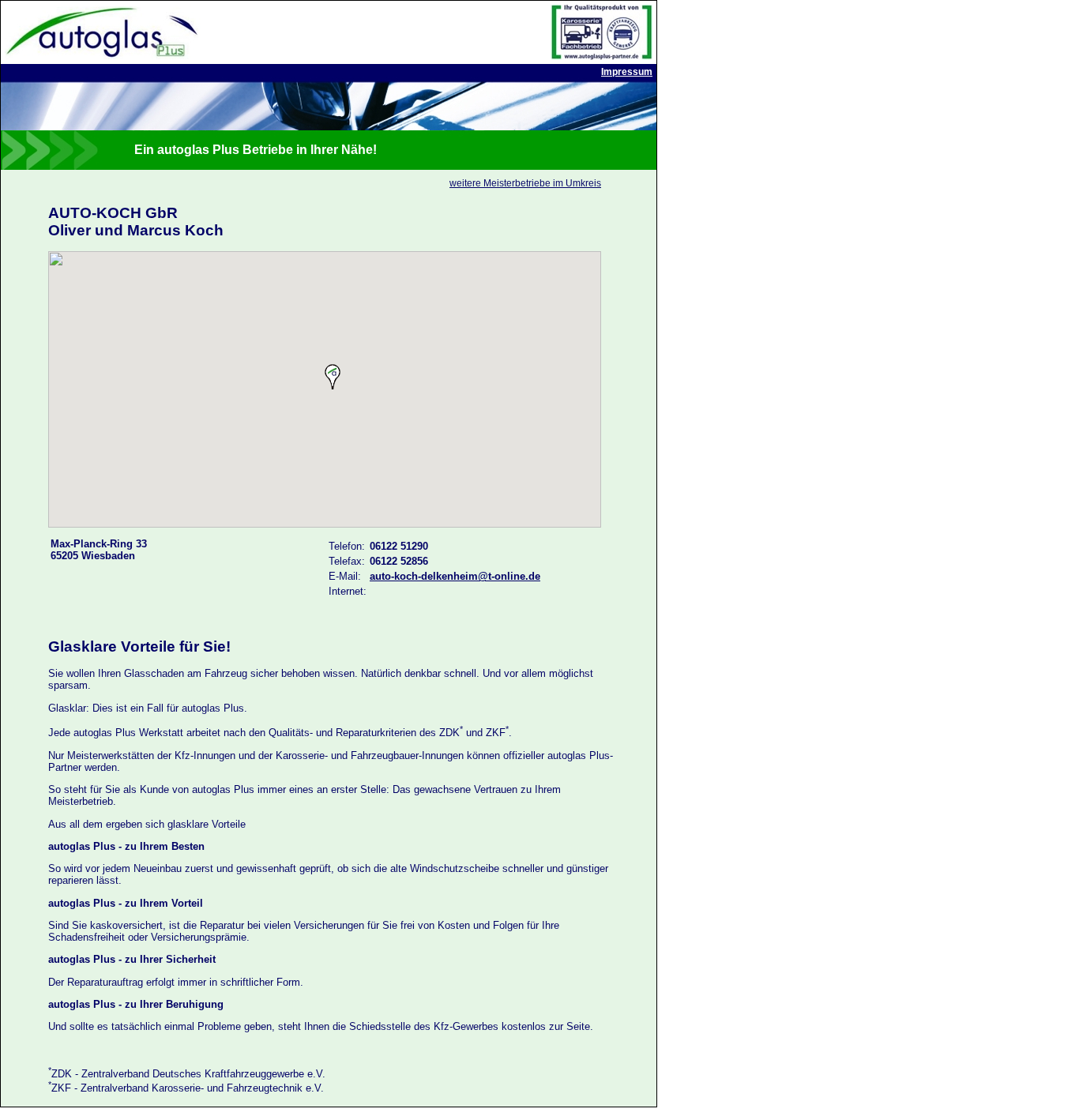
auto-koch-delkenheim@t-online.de (455, 576)
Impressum (626, 71)
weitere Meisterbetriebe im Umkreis (525, 183)
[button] (332, 376)
